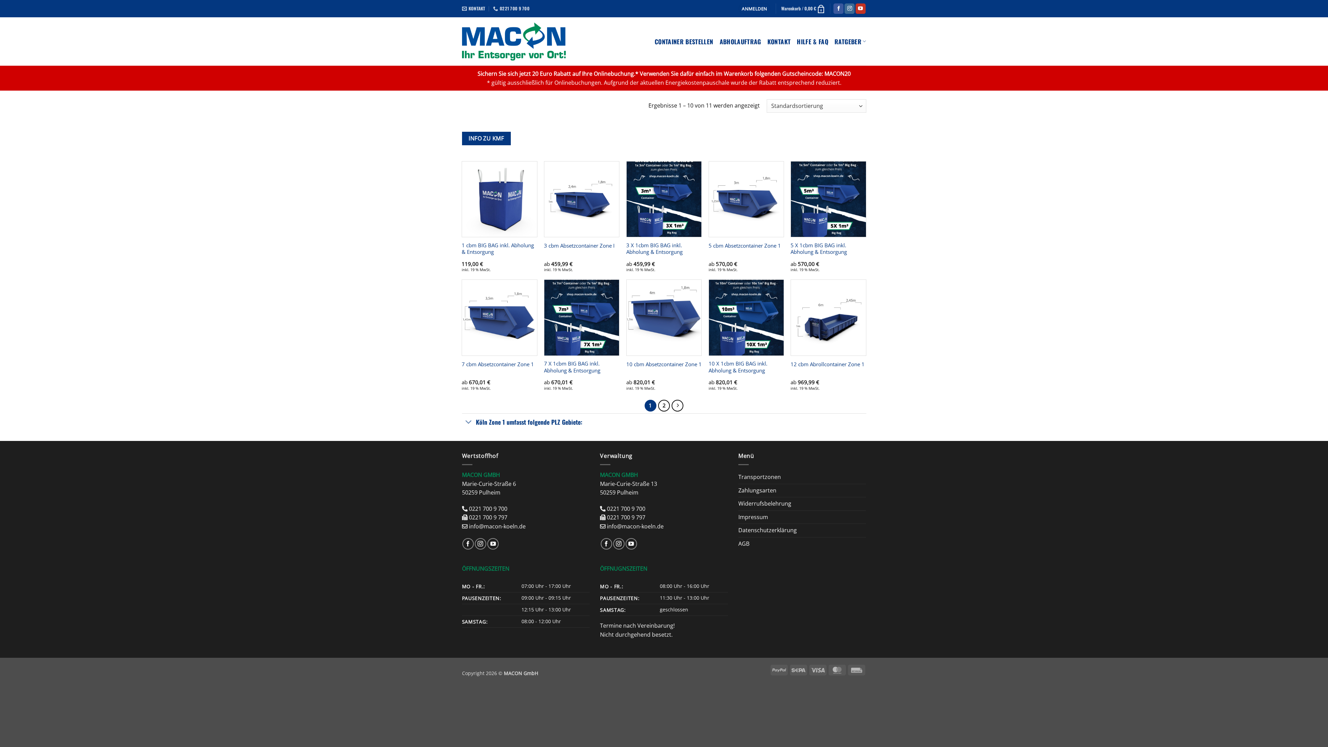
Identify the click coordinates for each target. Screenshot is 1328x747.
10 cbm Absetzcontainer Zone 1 (664, 364)
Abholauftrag (740, 41)
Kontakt (779, 41)
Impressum (753, 517)
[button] (754, 9)
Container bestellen (684, 41)
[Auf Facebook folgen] (838, 8)
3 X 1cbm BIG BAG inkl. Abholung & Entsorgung (654, 249)
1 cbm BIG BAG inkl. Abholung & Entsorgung (498, 249)
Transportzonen (759, 477)
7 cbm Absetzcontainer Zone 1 (498, 364)
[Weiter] (677, 406)
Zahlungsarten (757, 490)
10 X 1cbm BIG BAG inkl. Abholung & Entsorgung (738, 367)
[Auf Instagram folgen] (850, 8)
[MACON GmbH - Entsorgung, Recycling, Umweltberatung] (514, 41)
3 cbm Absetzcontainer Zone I (579, 245)
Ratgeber (847, 41)
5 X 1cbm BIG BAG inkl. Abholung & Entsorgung (819, 249)
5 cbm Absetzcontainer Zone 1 (745, 245)
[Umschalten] (469, 422)
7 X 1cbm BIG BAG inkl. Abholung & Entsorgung (572, 367)
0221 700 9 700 (488, 509)
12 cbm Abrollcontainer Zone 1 (828, 364)
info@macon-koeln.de (497, 526)
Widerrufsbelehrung (764, 503)
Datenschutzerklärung (767, 530)
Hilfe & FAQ (812, 41)
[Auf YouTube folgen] (861, 8)
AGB (743, 543)
